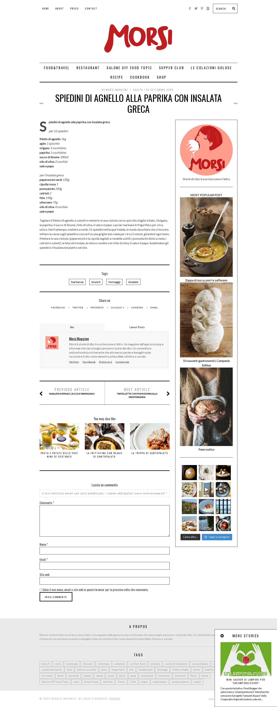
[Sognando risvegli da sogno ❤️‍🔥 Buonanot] (206, 489)
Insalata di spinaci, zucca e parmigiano (72, 391)
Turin (133, 681)
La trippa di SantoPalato (150, 453)
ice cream (47, 675)
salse (76, 681)
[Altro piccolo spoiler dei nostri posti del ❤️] (206, 472)
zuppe (197, 681)
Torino (121, 681)
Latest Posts (137, 327)
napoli (99, 675)
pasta (111, 675)
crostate (155, 663)
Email (154, 307)
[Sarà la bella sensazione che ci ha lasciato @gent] (223, 489)
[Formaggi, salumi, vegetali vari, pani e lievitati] (189, 489)
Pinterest (98, 307)
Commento (47, 503)
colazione (119, 663)
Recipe (116, 77)
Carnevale (72, 663)
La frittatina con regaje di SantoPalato (105, 454)
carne (58, 663)
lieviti (60, 675)
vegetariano (160, 681)
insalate (133, 282)
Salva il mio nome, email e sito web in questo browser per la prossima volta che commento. (95, 589)
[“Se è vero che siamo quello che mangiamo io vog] (189, 472)
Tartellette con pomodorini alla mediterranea (137, 392)
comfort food (137, 663)
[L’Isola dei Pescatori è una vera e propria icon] (189, 506)
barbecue (77, 282)
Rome (205, 675)
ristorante (164, 675)
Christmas (103, 663)
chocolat (88, 663)
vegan (144, 681)
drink (104, 669)
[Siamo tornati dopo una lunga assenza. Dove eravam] (189, 523)
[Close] (222, 636)
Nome (44, 544)
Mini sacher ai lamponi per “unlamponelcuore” (245, 681)
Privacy (114, 698)
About (59, 8)
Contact (91, 8)
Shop (162, 77)
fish (131, 669)
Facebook (58, 307)
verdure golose (180, 681)
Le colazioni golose (211, 67)
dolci (69, 669)
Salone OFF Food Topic (129, 67)
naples (87, 675)
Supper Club (171, 67)
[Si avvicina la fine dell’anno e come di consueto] (223, 472)
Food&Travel (57, 67)
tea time (108, 681)
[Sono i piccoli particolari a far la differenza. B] (223, 523)
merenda (73, 675)
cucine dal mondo (52, 669)
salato (138, 89)
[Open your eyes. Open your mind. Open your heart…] (206, 506)
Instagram (122, 362)
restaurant (147, 675)
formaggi (114, 282)
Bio (72, 327)
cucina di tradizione (176, 663)
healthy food (212, 669)
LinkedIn (137, 307)
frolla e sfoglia (180, 669)
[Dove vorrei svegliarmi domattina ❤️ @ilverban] (206, 523)
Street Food (91, 681)
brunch (95, 282)
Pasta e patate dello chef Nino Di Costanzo (59, 454)
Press (74, 8)
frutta (196, 669)
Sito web (44, 574)
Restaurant (88, 67)
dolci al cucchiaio (86, 669)
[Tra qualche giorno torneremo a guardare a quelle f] (223, 506)
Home (45, 8)
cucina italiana (200, 663)
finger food (118, 669)
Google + (118, 307)
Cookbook (140, 77)
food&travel (145, 669)
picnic (122, 675)
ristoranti (180, 675)
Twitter (78, 307)
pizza (133, 675)
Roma (193, 675)
